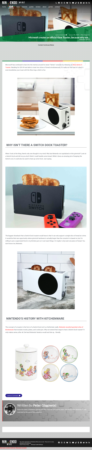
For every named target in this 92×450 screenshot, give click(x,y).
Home (4, 7)
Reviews (38, 7)
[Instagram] (61, 3)
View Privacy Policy (24, 444)
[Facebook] (59, 3)
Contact (57, 7)
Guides (31, 7)
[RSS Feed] (89, 3)
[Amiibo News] (11, 6)
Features (24, 7)
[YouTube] (73, 3)
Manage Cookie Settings (37, 444)
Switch (87, 39)
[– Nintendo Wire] (13, 2)
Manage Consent (21, 448)
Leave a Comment (61, 35)
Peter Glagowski (85, 35)
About (44, 7)
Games (50, 7)
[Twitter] (70, 3)
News (18, 7)
